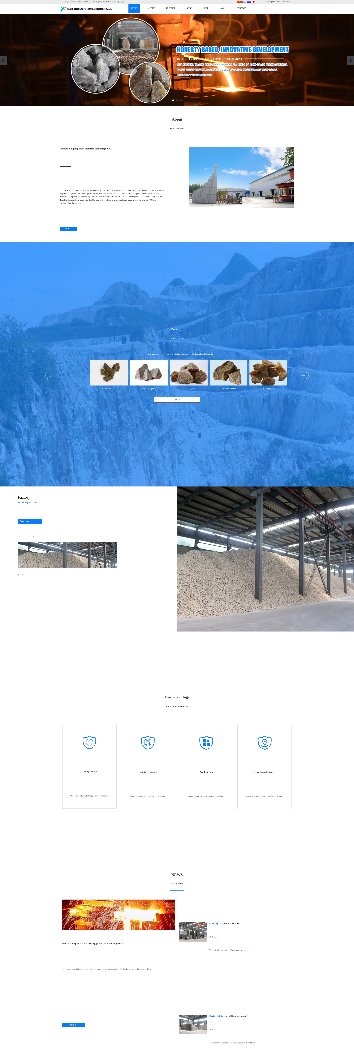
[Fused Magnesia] (87, 372)
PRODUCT (170, 8)
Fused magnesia (153, 354)
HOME (134, 8)
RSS (273, 2)
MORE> (68, 229)
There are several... (240, 1016)
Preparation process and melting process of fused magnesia (92, 943)
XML (279, 2)
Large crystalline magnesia (177, 354)
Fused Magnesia (87, 388)
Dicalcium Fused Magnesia (202, 354)
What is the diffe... (232, 923)
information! (286, 2)
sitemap (268, 2)
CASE (205, 8)
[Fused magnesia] (206, 372)
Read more (24, 521)
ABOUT (151, 8)
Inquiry (223, 8)
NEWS (189, 8)
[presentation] (3, 60)
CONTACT (241, 8)
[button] (173, 100)
